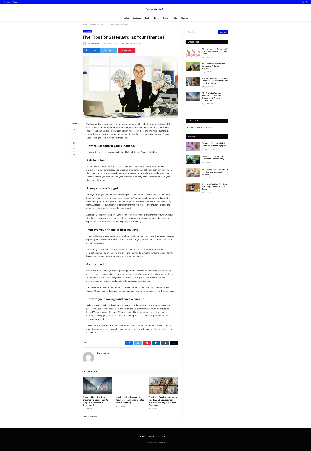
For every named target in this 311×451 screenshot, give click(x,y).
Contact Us (153, 436)
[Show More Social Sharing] (137, 50)
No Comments (123, 43)
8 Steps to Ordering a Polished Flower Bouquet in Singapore (215, 144)
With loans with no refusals (135, 173)
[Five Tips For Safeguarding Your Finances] (130, 87)
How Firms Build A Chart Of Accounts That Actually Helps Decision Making (130, 400)
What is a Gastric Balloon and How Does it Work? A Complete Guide (214, 51)
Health (126, 18)
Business (137, 18)
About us (166, 436)
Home (156, 18)
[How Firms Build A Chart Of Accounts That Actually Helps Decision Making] (130, 385)
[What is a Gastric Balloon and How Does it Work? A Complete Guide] (193, 52)
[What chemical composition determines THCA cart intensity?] (193, 66)
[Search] (306, 2)
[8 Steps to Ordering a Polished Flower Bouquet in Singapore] (193, 146)
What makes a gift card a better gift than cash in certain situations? (215, 172)
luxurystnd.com (163, 442)
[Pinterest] (74, 149)
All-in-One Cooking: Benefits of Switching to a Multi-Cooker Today (215, 186)
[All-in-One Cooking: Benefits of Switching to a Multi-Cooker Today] (193, 187)
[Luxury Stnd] (155, 9)
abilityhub (210, 127)
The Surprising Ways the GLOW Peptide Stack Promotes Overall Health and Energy (215, 80)
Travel (165, 18)
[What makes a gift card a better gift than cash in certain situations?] (193, 172)
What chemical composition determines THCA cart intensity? (213, 66)
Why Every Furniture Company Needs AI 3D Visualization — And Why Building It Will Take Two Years (163, 401)
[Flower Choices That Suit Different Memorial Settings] (193, 159)
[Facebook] (74, 130)
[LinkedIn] (74, 142)
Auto (175, 18)
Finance (184, 18)
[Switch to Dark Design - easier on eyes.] (303, 2)
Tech (147, 18)
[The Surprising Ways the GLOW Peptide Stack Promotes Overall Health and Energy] (193, 81)
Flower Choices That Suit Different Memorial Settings (213, 157)
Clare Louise (94, 43)
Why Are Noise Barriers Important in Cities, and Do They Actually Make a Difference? (95, 401)
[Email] (74, 155)
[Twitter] (74, 136)
